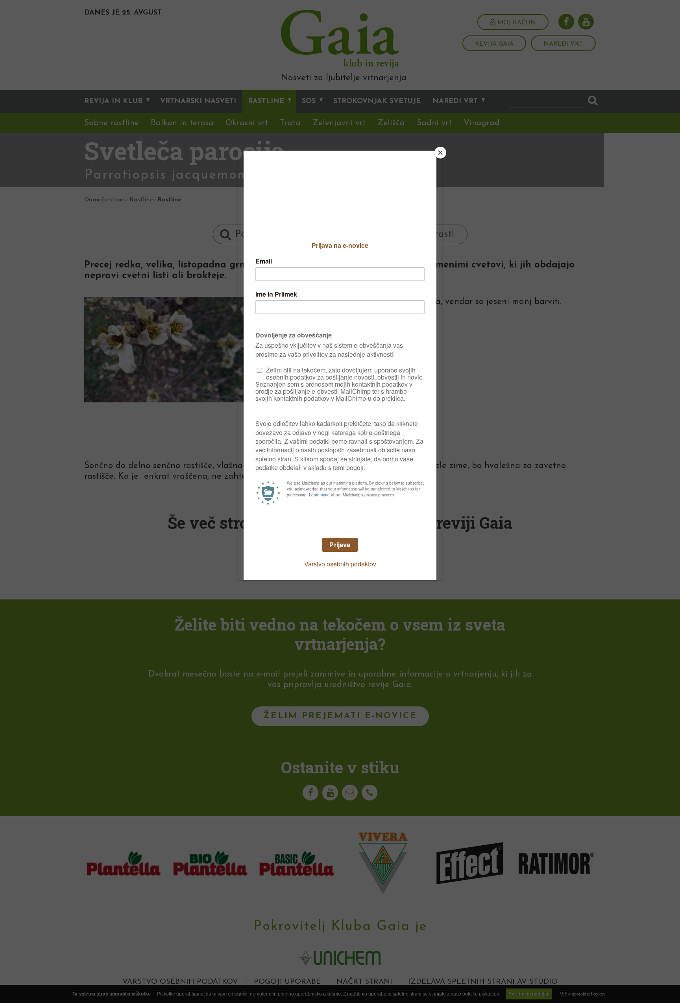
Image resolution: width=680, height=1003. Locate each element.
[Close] (440, 153)
